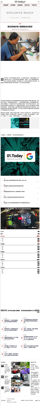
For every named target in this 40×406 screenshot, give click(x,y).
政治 (2, 238)
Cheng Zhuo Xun (24, 29)
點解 (2, 234)
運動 (2, 263)
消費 (2, 273)
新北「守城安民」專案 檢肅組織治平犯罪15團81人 (31, 329)
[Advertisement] (20, 69)
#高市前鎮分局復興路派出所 (18, 135)
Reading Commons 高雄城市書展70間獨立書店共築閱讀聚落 (7, 381)
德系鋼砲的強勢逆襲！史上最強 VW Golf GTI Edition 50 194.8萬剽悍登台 (30, 338)
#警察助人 (3, 135)
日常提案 (2, 244)
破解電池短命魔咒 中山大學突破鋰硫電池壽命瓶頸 (11, 338)
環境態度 (2, 251)
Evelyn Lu (7, 387)
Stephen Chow (6, 377)
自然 (2, 257)
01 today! (14, 402)
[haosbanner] (20, 123)
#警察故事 (9, 135)
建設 (2, 249)
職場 (2, 248)
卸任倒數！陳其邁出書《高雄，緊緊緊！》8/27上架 (10, 346)
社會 (20, 24)
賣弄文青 (2, 259)
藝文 (2, 262)
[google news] (20, 156)
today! (2, 231)
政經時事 (2, 236)
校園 (2, 265)
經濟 (2, 240)
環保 (2, 254)
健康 (2, 246)
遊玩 (2, 271)
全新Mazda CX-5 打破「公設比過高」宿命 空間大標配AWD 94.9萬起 (7, 370)
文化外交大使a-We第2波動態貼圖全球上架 (7, 390)
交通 (2, 255)
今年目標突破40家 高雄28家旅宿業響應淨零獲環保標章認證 (31, 321)
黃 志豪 (6, 365)
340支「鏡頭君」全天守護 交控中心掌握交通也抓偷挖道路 (11, 354)
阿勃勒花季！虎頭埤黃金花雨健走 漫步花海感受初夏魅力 (11, 329)
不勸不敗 (2, 267)
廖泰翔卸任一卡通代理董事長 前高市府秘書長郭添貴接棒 (11, 321)
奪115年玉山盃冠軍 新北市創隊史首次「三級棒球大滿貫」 (31, 346)
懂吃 (2, 269)
